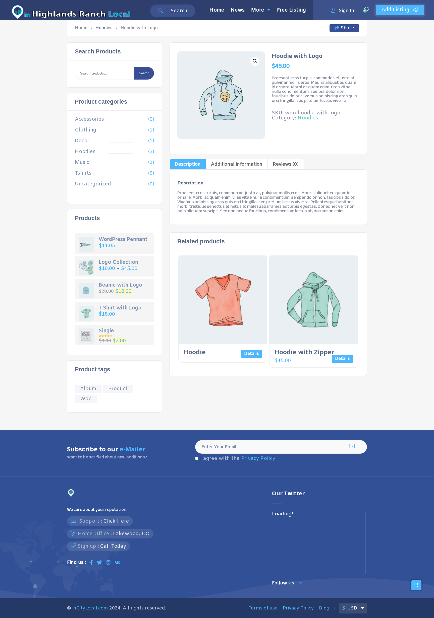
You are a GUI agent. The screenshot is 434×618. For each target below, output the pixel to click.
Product (118, 388)
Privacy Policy (258, 458)
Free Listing (291, 10)
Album (88, 388)
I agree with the (237, 458)
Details (251, 354)
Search (144, 73)
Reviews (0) (286, 164)
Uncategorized (93, 184)
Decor (82, 141)
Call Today (113, 546)
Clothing (85, 130)
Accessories (89, 119)
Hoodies (104, 28)
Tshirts (83, 173)
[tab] (188, 164)
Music (82, 162)
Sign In (346, 10)
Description (188, 164)
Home (216, 10)
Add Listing (396, 10)
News (238, 10)
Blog (324, 608)
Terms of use (263, 608)
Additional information (236, 164)
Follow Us (283, 583)
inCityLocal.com (90, 608)
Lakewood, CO (131, 533)
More (257, 10)
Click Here (116, 521)
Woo (86, 398)
